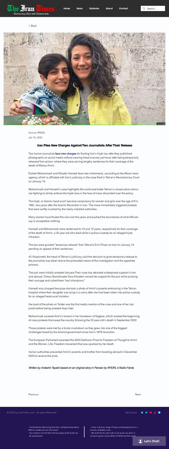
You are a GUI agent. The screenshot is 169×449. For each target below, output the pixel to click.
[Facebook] (142, 412)
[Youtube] (150, 412)
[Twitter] (146, 412)
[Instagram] (154, 412)
